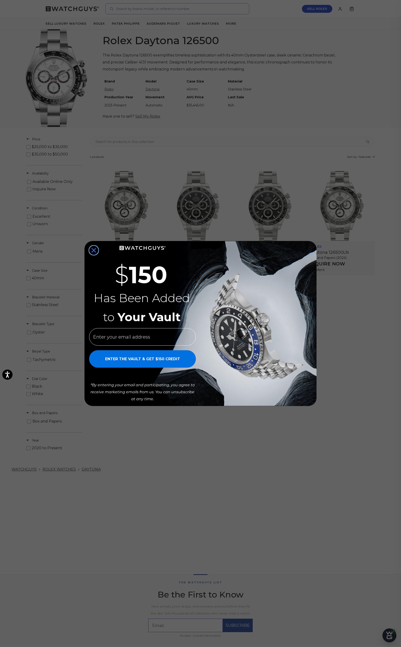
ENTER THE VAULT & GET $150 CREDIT (142, 359)
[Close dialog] (93, 250)
